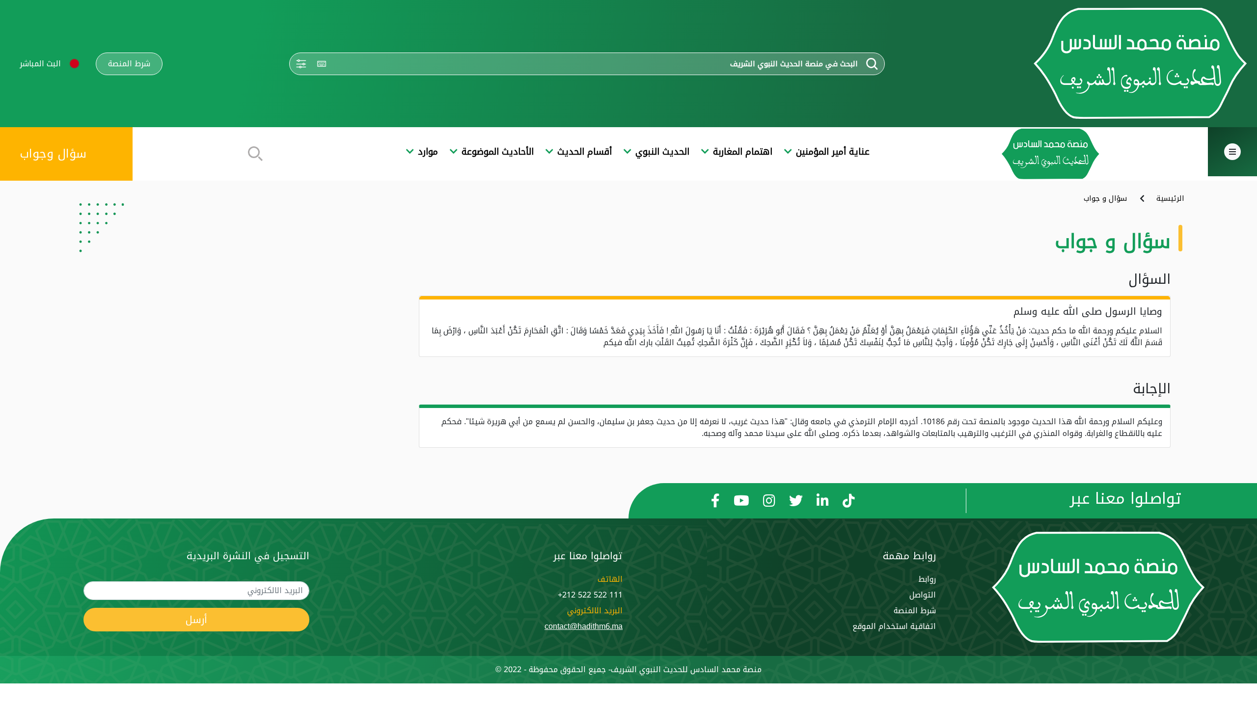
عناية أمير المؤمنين (833, 152)
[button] (74, 63)
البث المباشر (40, 63)
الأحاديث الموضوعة (498, 152)
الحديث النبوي (662, 152)
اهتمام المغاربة (742, 152)
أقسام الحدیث (584, 152)
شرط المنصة (129, 64)
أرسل (196, 619)
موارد (428, 152)
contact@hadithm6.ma (584, 626)
